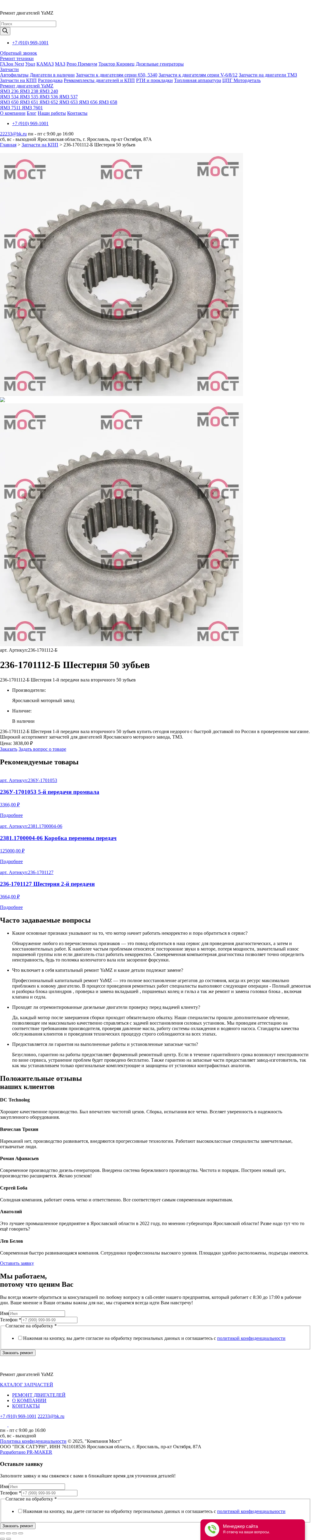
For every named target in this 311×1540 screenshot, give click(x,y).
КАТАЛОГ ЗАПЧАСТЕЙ (26, 1384)
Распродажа (50, 80)
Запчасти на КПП (18, 80)
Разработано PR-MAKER (26, 1452)
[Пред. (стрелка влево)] (2, 1539)
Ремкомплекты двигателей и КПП (99, 80)
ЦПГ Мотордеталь (241, 80)
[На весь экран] (14, 1533)
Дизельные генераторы (160, 64)
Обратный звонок (18, 53)
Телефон (10, 1319)
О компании (13, 113)
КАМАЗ (45, 64)
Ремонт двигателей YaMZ (26, 85)
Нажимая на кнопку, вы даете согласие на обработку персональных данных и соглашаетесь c (154, 1338)
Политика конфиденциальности (33, 1441)
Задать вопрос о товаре (42, 749)
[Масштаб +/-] (20, 1533)
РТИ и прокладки (154, 80)
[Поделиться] (8, 1533)
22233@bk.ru (13, 133)
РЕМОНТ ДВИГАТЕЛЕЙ (39, 1395)
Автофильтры (14, 74)
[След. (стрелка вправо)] (8, 1539)
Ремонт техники (17, 58)
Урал (30, 64)
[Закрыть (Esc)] (2, 1533)
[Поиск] (5, 31)
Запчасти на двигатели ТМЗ (268, 74)
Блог (31, 113)
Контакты (77, 113)
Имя (4, 1313)
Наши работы (52, 113)
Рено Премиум (82, 64)
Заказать (8, 749)
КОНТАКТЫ (26, 1406)
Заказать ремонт (17, 1352)
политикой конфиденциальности (251, 1338)
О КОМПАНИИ (29, 1400)
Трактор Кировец (116, 64)
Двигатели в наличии (52, 74)
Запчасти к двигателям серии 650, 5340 (116, 74)
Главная (8, 144)
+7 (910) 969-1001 (30, 42)
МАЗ (60, 64)
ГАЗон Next (12, 64)
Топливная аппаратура (197, 80)
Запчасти (9, 69)
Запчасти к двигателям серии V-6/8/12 (198, 74)
